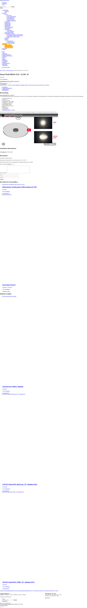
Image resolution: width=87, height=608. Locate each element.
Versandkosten (5, 61)
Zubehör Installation (11, 43)
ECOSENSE (7, 21)
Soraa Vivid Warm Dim (11, 16)
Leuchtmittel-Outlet (10, 42)
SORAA (6, 14)
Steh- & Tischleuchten (9, 27)
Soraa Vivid (9, 15)
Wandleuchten (7, 26)
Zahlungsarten (5, 65)
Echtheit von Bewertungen (7, 55)
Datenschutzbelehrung (6, 54)
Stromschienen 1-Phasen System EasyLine (15, 34)
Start (3, 51)
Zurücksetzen (16, 81)
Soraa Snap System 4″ (6, 110)
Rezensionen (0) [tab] (5, 90)
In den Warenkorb (3, 83)
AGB (3, 4)
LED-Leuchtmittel (10, 31)
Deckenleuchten (8, 23)
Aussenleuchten (8, 28)
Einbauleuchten (8, 25)
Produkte (4, 13)
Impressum (4, 2)
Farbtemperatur (3, 81)
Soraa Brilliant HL (10, 18)
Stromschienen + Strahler (9, 33)
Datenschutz (4, 3)
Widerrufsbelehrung (6, 63)
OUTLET (7, 39)
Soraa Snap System (10, 19)
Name (1, 174)
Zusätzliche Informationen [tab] (7, 88)
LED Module (9, 30)
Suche (3, 598)
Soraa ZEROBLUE (11, 17)
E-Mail (1, 177)
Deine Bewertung (3, 164)
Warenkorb (7, 11)
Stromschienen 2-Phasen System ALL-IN (15, 35)
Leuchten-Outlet (10, 40)
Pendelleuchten (7, 22)
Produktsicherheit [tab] (5, 89)
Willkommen (4, 64)
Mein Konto (4, 48)
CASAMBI (7, 37)
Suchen (13, 6)
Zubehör (6, 38)
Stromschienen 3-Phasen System (13, 36)
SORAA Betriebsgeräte (11, 20)
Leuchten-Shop (5, 10)
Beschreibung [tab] (5, 87)
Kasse (6, 12)
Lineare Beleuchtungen (9, 32)
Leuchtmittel (7, 29)
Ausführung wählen (6, 291)
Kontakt (3, 49)
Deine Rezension (3, 172)
